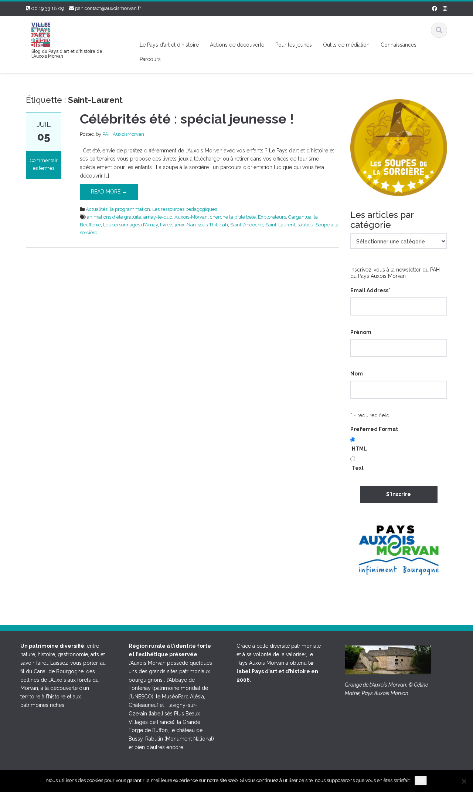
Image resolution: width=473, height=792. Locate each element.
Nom (356, 374)
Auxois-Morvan (191, 217)
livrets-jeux (172, 225)
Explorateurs (272, 217)
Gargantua (300, 217)
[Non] (463, 781)
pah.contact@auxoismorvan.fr (108, 8)
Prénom (360, 332)
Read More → (109, 192)
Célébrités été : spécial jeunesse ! (187, 119)
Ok (421, 780)
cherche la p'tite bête (233, 217)
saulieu (305, 225)
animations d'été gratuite (114, 217)
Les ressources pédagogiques (184, 209)
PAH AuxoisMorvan (123, 134)
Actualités (97, 209)
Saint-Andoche (246, 225)
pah (224, 225)
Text (358, 468)
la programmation (130, 209)
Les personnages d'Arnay (130, 225)
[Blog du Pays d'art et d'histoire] (40, 33)
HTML (359, 449)
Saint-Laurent (280, 225)
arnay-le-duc (157, 217)
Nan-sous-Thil (202, 225)
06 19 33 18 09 (47, 8)
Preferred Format (374, 429)
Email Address (370, 290)
